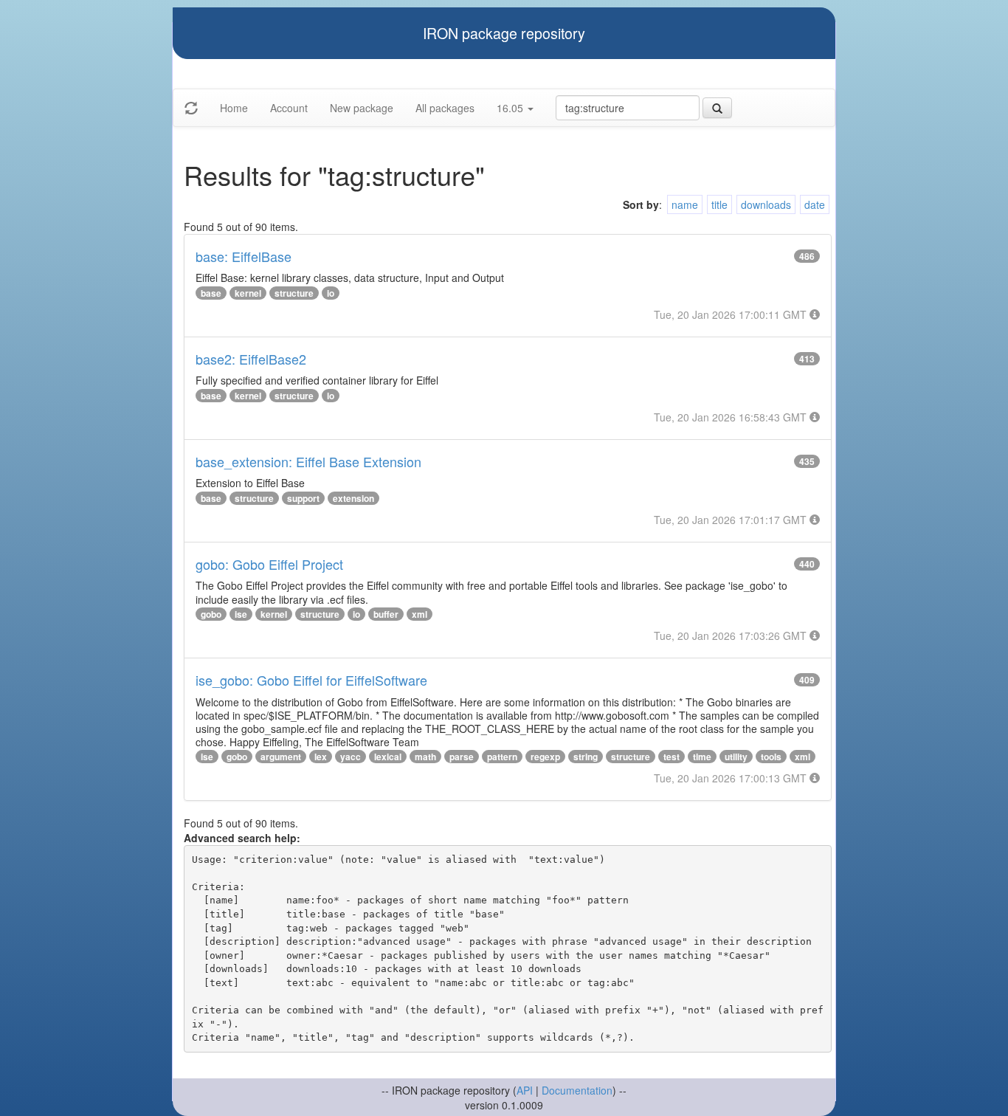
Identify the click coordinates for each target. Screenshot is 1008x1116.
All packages (444, 107)
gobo (211, 614)
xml (419, 614)
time (702, 756)
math (425, 756)
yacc (350, 756)
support (303, 498)
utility (736, 756)
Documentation (577, 1090)
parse (461, 756)
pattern (502, 756)
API (525, 1090)
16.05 (511, 107)
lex (320, 756)
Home (234, 107)
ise (241, 614)
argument (280, 756)
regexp (545, 756)
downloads (766, 204)
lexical (387, 756)
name (685, 204)
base (211, 293)
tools (771, 756)
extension (353, 498)
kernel (248, 293)
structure (294, 293)
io (330, 293)
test (671, 756)
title (719, 204)
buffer (385, 614)
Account (289, 107)
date (814, 204)
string (585, 756)
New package (361, 107)
